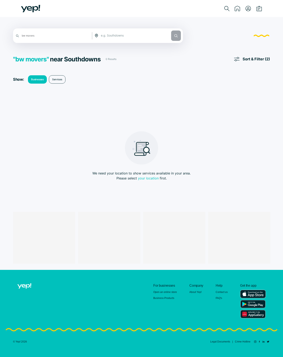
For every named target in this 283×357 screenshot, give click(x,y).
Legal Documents (220, 341)
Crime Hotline (242, 341)
